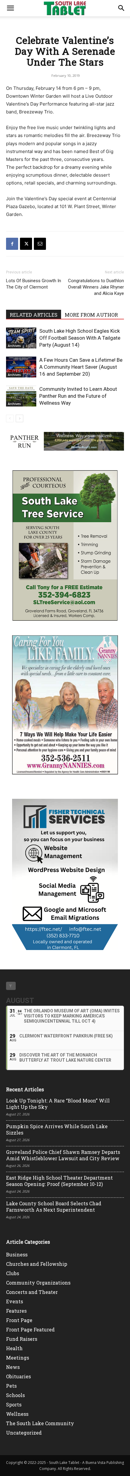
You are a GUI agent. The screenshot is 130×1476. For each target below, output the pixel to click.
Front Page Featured (30, 1329)
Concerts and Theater (32, 1292)
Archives (14, 346)
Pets (11, 1386)
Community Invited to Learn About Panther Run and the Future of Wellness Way (78, 396)
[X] (26, 244)
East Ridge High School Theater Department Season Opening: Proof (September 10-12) (59, 1180)
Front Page (19, 1320)
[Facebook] (12, 244)
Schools (15, 1395)
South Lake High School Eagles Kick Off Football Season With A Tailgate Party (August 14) (79, 338)
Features (16, 1311)
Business (17, 1254)
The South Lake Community (40, 1423)
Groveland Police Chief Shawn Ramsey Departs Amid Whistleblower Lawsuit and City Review (63, 1155)
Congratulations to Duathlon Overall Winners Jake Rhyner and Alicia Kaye (96, 287)
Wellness (17, 1414)
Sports (13, 1404)
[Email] (40, 244)
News (13, 1367)
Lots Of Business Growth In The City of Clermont (33, 284)
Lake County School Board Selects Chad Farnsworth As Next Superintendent (53, 1206)
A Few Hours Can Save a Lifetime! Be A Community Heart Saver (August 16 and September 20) (80, 367)
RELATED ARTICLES (33, 315)
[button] (10, 8)
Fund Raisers (21, 1339)
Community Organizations (38, 1282)
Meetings (17, 1357)
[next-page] (19, 418)
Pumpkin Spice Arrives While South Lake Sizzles (57, 1129)
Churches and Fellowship (36, 1264)
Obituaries (18, 1376)
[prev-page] (10, 418)
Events (14, 1301)
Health (14, 1348)
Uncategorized (24, 1432)
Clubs (12, 1273)
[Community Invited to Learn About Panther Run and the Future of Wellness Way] (21, 396)
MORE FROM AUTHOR (91, 315)
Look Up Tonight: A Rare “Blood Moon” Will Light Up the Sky (58, 1103)
